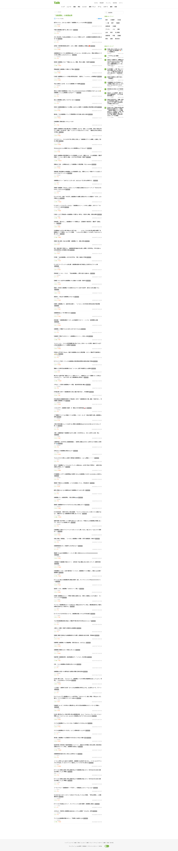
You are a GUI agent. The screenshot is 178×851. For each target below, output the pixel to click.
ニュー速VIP (56, 40)
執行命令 (117, 38)
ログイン (121, 2)
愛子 (112, 23)
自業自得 (107, 26)
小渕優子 (112, 20)
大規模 (114, 26)
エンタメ (84, 6)
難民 (108, 57)
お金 (106, 32)
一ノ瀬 (107, 23)
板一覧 (96, 2)
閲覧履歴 (102, 2)
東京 (111, 32)
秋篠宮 (118, 23)
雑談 (74, 6)
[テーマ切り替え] (107, 846)
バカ (114, 29)
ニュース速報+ (57, 63)
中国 (114, 35)
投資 (116, 6)
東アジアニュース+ (58, 637)
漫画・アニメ (92, 6)
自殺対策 (107, 35)
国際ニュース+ (57, 773)
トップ (63, 6)
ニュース (69, 6)
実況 (79, 6)
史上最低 (117, 32)
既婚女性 (109, 53)
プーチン (107, 29)
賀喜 (111, 38)
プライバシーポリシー (93, 846)
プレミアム (108, 2)
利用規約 (84, 846)
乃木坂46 (109, 74)
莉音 (106, 38)
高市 (106, 20)
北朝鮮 (119, 35)
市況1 (108, 90)
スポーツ (105, 6)
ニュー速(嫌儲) (57, 24)
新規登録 (115, 2)
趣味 (111, 6)
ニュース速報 (57, 150)
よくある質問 (78, 846)
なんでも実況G (57, 725)
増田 (118, 29)
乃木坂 (119, 20)
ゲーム (99, 6)
